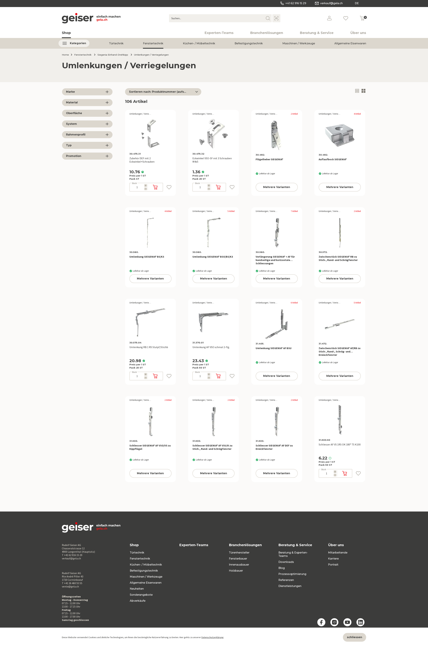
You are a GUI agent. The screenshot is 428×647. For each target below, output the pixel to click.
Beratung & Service (317, 33)
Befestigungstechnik (249, 43)
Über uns (358, 33)
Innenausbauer (239, 564)
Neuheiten (137, 588)
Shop (66, 33)
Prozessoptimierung (292, 574)
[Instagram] (334, 622)
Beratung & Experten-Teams (293, 554)
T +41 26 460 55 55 (72, 583)
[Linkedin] (360, 622)
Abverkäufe (137, 600)
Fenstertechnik (153, 43)
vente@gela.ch (70, 586)
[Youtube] (347, 622)
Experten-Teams (219, 33)
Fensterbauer (238, 558)
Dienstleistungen (289, 586)
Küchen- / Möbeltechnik (199, 43)
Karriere (333, 558)
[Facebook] (321, 622)
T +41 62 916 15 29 (72, 555)
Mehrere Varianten (276, 187)
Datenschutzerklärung (212, 637)
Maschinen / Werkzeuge (298, 43)
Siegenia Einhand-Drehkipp (112, 54)
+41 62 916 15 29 (295, 3)
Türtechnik (116, 43)
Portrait (333, 564)
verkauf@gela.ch (331, 3)
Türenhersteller (239, 552)
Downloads (286, 562)
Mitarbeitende (337, 552)
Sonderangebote (141, 594)
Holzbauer (236, 570)
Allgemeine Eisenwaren (350, 43)
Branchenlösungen (266, 33)
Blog (281, 568)
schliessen (354, 637)
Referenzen (286, 580)
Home (65, 54)
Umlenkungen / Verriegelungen (151, 54)
